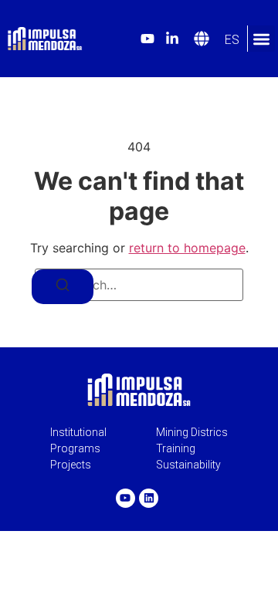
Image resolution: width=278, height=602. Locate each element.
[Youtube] (125, 498)
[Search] (62, 286)
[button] (261, 38)
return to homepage (187, 247)
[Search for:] (139, 285)
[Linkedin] (148, 498)
